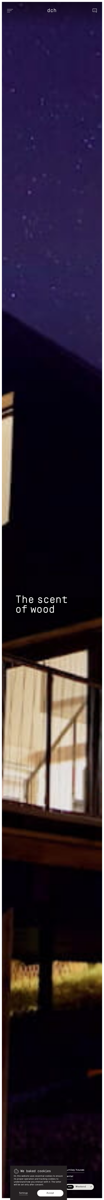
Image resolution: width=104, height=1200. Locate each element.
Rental (69, 1176)
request (94, 10)
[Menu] (10, 10)
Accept (50, 1193)
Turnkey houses (74, 1170)
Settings (23, 1193)
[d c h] (52, 10)
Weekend (77, 1187)
